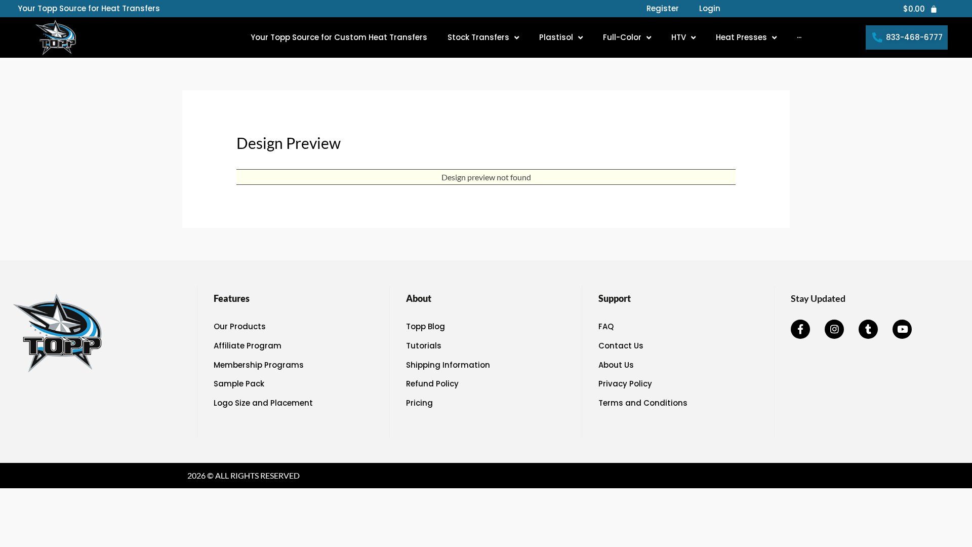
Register (662, 9)
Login (709, 9)
